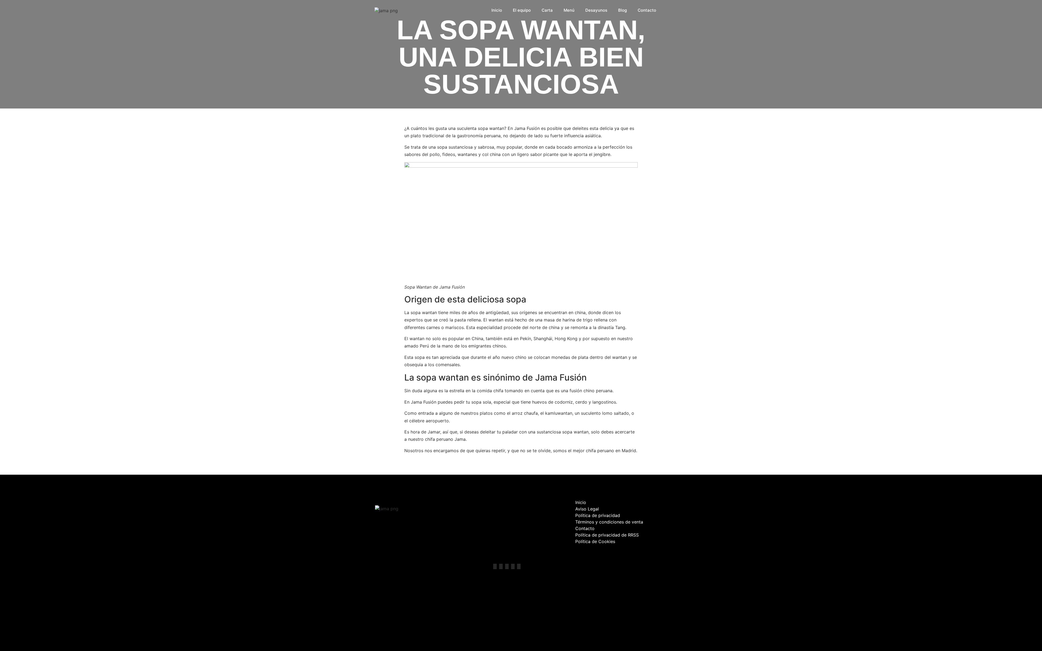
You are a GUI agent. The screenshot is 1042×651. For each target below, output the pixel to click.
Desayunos (596, 10)
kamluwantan (558, 413)
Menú (569, 10)
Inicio (496, 10)
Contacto (647, 10)
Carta (547, 10)
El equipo (522, 10)
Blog (622, 10)
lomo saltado (615, 413)
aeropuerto (436, 420)
